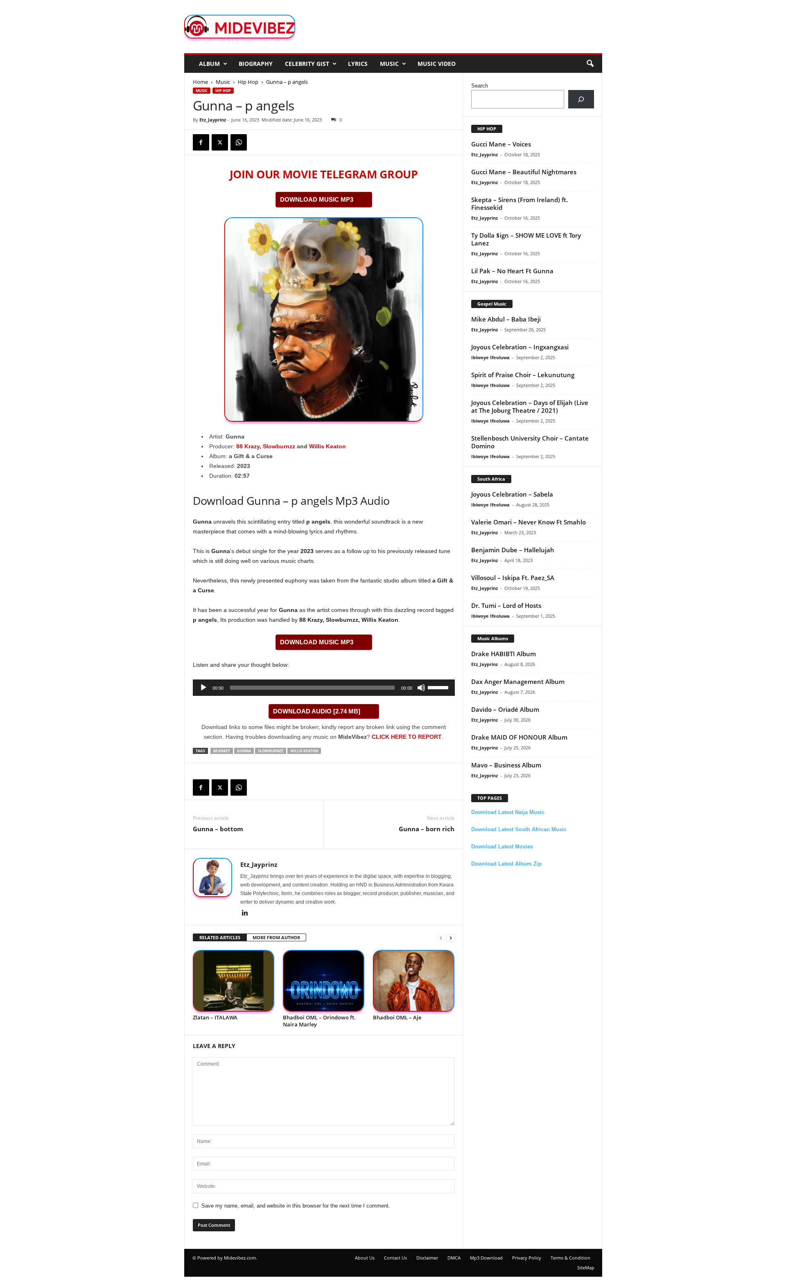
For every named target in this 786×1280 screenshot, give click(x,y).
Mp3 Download (486, 1258)
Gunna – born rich (426, 829)
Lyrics (358, 63)
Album (209, 63)
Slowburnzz (279, 446)
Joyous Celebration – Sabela (512, 494)
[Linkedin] (245, 913)
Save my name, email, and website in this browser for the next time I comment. (295, 1206)
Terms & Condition (570, 1258)
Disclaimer (427, 1258)
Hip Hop (248, 81)
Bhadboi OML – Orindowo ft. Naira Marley (319, 1021)
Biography (256, 63)
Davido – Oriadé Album (505, 709)
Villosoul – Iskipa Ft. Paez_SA (512, 578)
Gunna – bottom (218, 829)
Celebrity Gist (307, 63)
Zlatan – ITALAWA (215, 1017)
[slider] (439, 686)
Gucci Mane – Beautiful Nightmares (523, 172)
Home (200, 81)
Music (389, 63)
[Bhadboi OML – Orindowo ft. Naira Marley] (324, 981)
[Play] (203, 688)
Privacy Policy (526, 1258)
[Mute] (421, 688)
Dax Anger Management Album (518, 681)
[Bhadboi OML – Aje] (414, 981)
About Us (365, 1258)
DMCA (454, 1258)
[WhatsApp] (238, 142)
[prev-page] (441, 938)
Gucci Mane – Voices (501, 144)
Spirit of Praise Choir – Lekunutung (522, 375)
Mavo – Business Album (506, 765)
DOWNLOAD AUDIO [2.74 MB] (316, 711)
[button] (590, 64)
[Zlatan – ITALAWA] (234, 981)
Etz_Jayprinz (212, 120)
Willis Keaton (327, 446)
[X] (220, 142)
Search (479, 86)
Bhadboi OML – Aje (397, 1017)
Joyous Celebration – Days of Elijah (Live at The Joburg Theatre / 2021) (529, 406)
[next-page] (451, 938)
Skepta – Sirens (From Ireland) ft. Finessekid (519, 203)
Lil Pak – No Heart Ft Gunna (512, 271)
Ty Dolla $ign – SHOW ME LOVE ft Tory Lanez (526, 239)
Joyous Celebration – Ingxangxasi (520, 347)
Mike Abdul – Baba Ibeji (506, 319)
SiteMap (585, 1267)
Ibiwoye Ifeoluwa (490, 357)
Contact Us (395, 1258)
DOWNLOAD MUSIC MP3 (316, 199)
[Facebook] (201, 142)
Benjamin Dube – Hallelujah (512, 550)
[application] (324, 687)
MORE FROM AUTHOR (276, 937)
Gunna (244, 751)
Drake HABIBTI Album (503, 654)
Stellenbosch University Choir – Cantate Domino (530, 442)
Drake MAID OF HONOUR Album (519, 737)
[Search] (581, 99)
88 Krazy (248, 446)
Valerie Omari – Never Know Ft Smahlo (528, 522)
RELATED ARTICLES (219, 937)
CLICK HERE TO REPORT (407, 736)
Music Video (437, 63)
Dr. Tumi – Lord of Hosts (506, 605)
